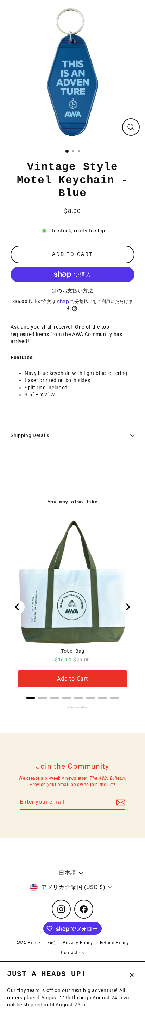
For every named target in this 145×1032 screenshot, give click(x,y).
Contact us (72, 952)
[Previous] (18, 607)
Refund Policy (114, 942)
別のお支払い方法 (72, 290)
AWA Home (28, 942)
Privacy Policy (78, 942)
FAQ (51, 942)
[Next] (127, 607)
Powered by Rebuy (72, 707)
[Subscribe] (119, 802)
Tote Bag (72, 651)
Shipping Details (30, 435)
